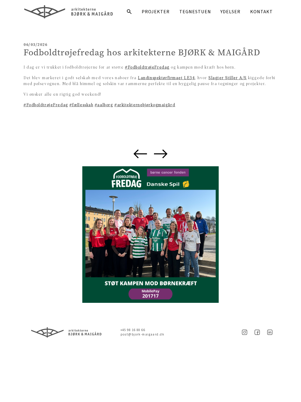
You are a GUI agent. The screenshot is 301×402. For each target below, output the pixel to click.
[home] (72, 12)
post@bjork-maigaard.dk (142, 334)
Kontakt (261, 11)
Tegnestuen (195, 11)
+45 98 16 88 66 (133, 330)
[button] (140, 154)
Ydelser (230, 11)
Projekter (156, 11)
